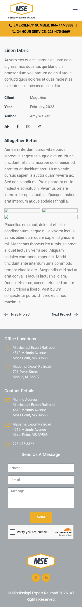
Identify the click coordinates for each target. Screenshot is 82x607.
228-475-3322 (23, 444)
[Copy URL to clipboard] (39, 126)
